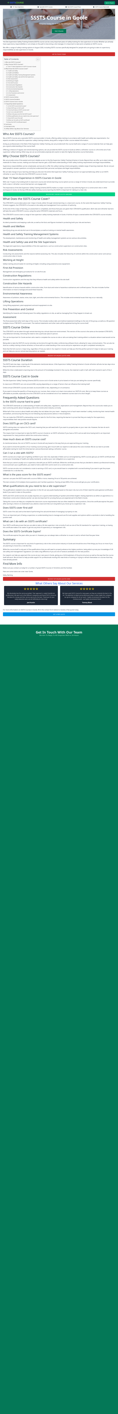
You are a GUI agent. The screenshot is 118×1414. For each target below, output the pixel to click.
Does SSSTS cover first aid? (15, 118)
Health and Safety (13, 71)
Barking (10, 575)
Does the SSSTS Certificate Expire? (17, 122)
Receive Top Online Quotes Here (59, 355)
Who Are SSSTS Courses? (13, 62)
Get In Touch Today (59, 54)
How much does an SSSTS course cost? (18, 110)
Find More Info (10, 126)
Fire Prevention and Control (16, 93)
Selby (5, 575)
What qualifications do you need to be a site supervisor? (23, 116)
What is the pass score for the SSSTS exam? (20, 114)
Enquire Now (59, 620)
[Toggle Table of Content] (37, 59)
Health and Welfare (13, 73)
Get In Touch (110, 3)
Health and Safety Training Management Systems (21, 75)
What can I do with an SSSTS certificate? (19, 120)
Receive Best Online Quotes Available (59, 194)
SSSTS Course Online (11, 97)
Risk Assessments (13, 79)
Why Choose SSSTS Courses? (14, 64)
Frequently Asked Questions (14, 104)
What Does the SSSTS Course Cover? (16, 69)
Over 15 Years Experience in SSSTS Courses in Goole (22, 66)
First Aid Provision (13, 83)
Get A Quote (59, 31)
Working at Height (13, 81)
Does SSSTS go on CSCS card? (16, 108)
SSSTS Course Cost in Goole (14, 101)
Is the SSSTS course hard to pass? (17, 106)
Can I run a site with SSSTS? (15, 112)
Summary (8, 124)
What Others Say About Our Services (17, 129)
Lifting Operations (14, 91)
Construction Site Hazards (15, 87)
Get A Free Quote (59, 614)
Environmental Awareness (16, 89)
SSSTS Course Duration (12, 99)
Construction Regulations (15, 85)
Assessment (12, 95)
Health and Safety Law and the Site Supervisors (21, 77)
